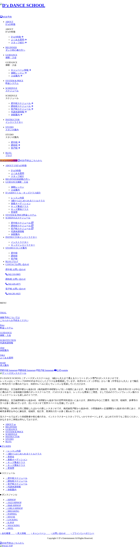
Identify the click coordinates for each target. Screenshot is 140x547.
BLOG (8, 441)
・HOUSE (10, 517)
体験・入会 (16, 182)
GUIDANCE (11, 429)
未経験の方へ (17, 179)
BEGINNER (11, 427)
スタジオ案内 (16, 248)
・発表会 (9, 456)
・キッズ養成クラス (15, 462)
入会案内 (15, 76)
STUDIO (9, 439)
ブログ (11, 261)
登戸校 (14, 148)
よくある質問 (18, 40)
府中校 (14, 142)
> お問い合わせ (60, 533)
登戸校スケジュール (21, 109)
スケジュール (17, 218)
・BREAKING (12, 511)
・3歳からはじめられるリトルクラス (23, 454)
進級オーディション (21, 203)
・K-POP (9, 522)
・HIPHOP (10, 500)
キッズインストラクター (23, 245)
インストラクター (21, 237)
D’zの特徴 (16, 37)
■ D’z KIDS (5, 446)
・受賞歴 (9, 468)
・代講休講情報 (13, 487)
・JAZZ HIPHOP (13, 502)
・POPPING (11, 514)
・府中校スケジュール (16, 478)
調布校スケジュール (21, 106)
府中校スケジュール (21, 103)
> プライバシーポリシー (82, 533)
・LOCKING (11, 520)
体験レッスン (18, 73)
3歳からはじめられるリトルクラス (28, 200)
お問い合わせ (17, 264)
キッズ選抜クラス (19, 209)
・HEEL (9, 528)
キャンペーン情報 (20, 70)
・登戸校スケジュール (16, 484)
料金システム (20, 215)
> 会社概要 (7, 533)
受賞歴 (14, 212)
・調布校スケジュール (16, 481)
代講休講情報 (18, 112)
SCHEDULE (11, 434)
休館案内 (15, 115)
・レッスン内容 (13, 451)
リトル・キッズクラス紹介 (23, 193)
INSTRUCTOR (12, 436)
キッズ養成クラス (19, 206)
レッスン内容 (17, 198)
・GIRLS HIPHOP (14, 508)
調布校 (14, 145)
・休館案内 (10, 489)
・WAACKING (12, 525)
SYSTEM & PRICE (14, 432)
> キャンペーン (40, 533)
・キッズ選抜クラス (15, 465)
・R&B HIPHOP (13, 505)
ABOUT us (10, 424)
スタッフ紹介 (18, 42)
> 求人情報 (22, 533)
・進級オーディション (16, 459)
